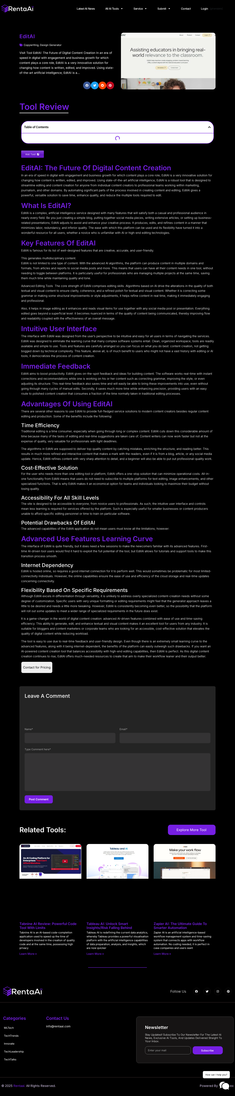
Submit (161, 8)
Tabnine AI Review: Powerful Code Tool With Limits (48, 926)
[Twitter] (207, 991)
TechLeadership (14, 1051)
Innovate (9, 1043)
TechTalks (10, 1059)
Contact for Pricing (37, 667)
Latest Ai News (86, 8)
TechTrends (11, 1035)
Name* (29, 729)
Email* (123, 729)
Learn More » (28, 953)
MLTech (9, 1027)
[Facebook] (196, 991)
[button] (87, 85)
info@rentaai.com (58, 1026)
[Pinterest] (228, 991)
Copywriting (31, 45)
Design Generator (51, 45)
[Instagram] (217, 991)
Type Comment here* (38, 749)
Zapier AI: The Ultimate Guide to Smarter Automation (180, 926)
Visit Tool (31, 154)
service (138, 8)
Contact (186, 8)
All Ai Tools (112, 8)
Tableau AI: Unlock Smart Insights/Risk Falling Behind (109, 926)
